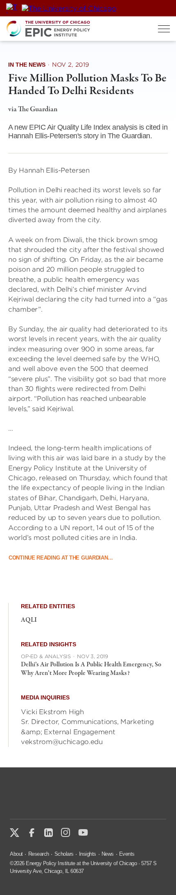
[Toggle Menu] (164, 29)
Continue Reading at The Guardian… (61, 558)
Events (127, 854)
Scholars (64, 854)
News (108, 854)
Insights (87, 854)
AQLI (29, 620)
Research (38, 854)
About (16, 854)
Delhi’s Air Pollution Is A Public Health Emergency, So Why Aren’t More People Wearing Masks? (91, 669)
